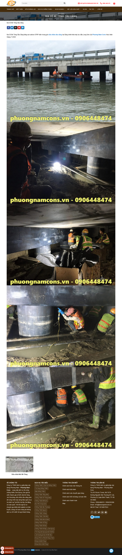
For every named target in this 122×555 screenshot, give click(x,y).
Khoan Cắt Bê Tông (40, 541)
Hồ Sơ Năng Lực (30, 9)
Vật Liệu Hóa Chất (73, 9)
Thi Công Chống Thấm (41, 488)
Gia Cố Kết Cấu (47, 535)
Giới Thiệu (19, 9)
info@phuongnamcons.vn (103, 505)
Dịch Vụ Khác (59, 9)
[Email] (102, 512)
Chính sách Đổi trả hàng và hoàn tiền (74, 497)
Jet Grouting (38, 535)
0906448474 (9, 548)
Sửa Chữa (61, 14)
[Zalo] (111, 551)
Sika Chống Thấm (40, 491)
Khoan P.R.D (38, 538)
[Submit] (64, 3)
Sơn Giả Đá (51, 532)
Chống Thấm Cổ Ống (41, 522)
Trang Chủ (10, 9)
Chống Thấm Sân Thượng (42, 507)
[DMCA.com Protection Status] (36, 550)
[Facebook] (92, 512)
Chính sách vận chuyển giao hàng (73, 493)
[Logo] (12, 3)
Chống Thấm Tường (40, 513)
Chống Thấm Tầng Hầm (41, 494)
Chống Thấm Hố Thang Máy (43, 497)
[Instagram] (95, 512)
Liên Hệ (99, 9)
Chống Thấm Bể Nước (41, 501)
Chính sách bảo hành (69, 489)
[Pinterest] (105, 512)
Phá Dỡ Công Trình (48, 538)
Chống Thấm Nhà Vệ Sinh (42, 519)
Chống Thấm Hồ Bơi (40, 525)
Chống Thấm (38, 485)
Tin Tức (91, 9)
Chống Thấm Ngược (40, 510)
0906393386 (9, 552)
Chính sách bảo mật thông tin (72, 486)
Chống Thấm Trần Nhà (41, 516)
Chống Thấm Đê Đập (41, 528)
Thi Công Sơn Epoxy (40, 532)
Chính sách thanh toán (69, 500)
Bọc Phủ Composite (40, 504)
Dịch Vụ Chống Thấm (45, 9)
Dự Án (85, 9)
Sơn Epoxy (51, 528)
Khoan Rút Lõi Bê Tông (41, 544)
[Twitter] (98, 512)
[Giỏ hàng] (114, 3)
